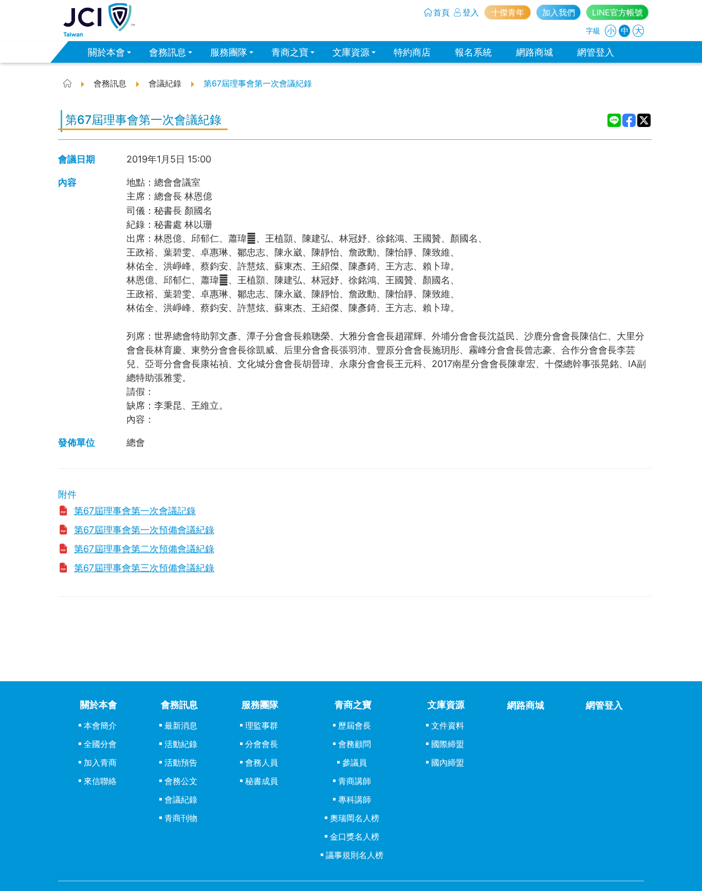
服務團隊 (228, 52)
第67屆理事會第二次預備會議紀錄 (144, 548)
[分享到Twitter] (644, 120)
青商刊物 (180, 818)
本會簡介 (100, 725)
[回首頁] (99, 20)
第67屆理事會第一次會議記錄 (135, 510)
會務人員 (261, 762)
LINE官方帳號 (617, 12)
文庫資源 (351, 52)
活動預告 (180, 762)
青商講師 (354, 781)
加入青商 (100, 762)
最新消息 (180, 725)
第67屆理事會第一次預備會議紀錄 (144, 529)
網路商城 (534, 52)
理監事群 (261, 725)
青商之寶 (289, 52)
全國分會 (100, 744)
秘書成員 (261, 781)
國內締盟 (447, 762)
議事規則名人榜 (354, 855)
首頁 (441, 12)
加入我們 (558, 12)
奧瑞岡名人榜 (354, 818)
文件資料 (447, 725)
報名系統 (473, 52)
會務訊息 (167, 52)
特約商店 (412, 52)
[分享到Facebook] (629, 120)
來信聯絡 (100, 781)
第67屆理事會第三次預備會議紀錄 (144, 567)
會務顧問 (354, 744)
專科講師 (354, 799)
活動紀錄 (180, 744)
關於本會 (106, 52)
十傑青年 (507, 12)
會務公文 (180, 781)
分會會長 (261, 744)
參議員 (354, 762)
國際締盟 (447, 744)
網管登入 (595, 52)
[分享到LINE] (614, 120)
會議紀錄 (180, 799)
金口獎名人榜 (354, 836)
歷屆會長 (354, 725)
